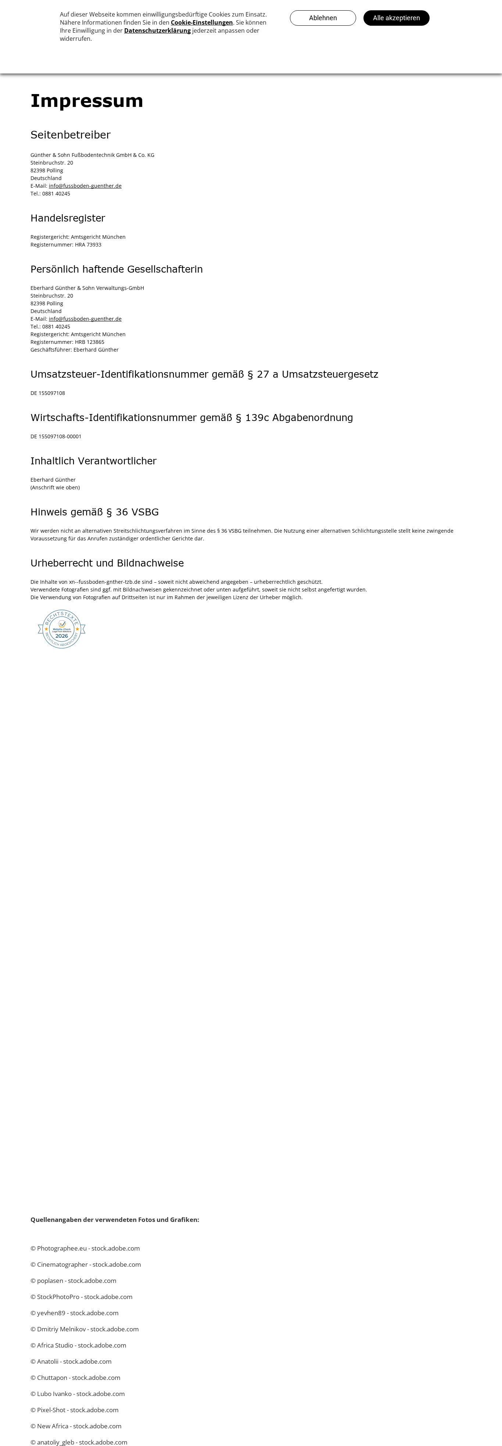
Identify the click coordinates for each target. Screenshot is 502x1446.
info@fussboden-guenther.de (85, 185)
